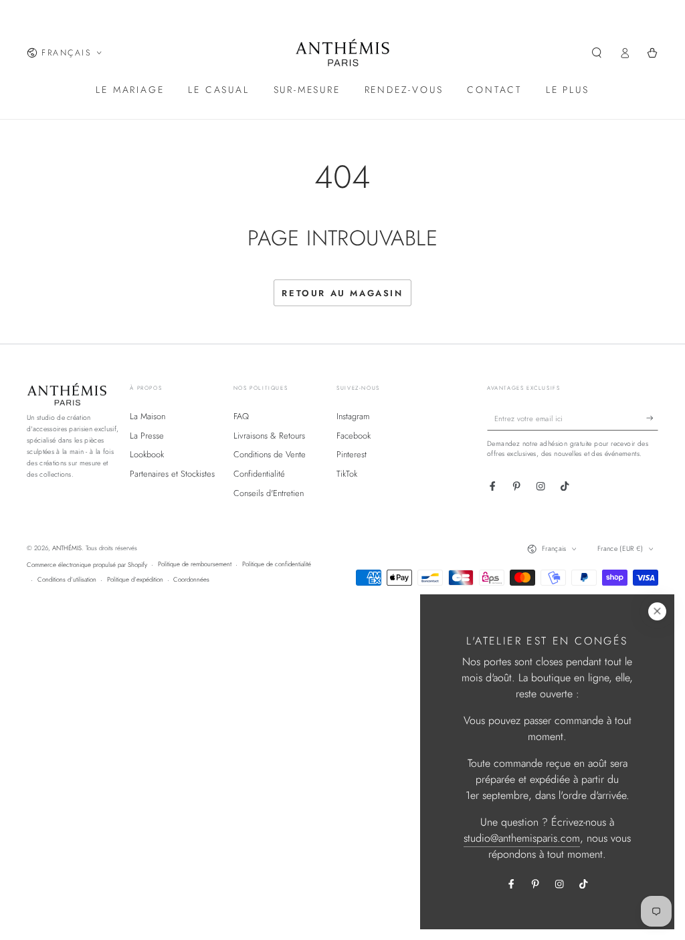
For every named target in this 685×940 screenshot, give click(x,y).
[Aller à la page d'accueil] (343, 52)
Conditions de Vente (269, 454)
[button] (597, 52)
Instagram (353, 416)
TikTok (346, 473)
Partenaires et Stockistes (172, 473)
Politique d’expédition (135, 579)
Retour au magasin (342, 293)
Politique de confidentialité (276, 564)
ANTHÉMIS (67, 548)
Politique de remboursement (194, 564)
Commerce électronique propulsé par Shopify (87, 565)
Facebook (353, 435)
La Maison (147, 416)
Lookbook (147, 454)
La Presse (147, 435)
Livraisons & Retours (269, 435)
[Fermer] (657, 611)
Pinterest (351, 454)
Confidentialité (259, 473)
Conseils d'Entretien (268, 493)
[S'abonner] (652, 418)
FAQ (241, 416)
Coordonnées (191, 579)
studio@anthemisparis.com (522, 838)
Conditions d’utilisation (66, 579)
